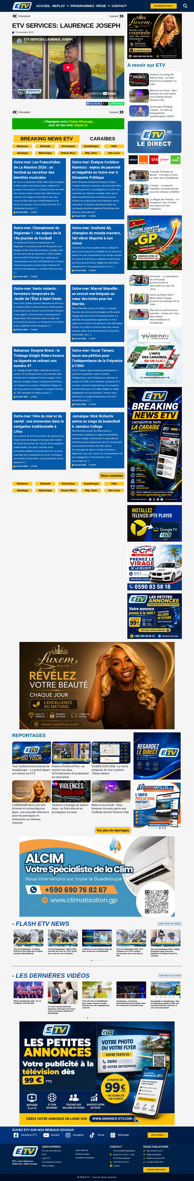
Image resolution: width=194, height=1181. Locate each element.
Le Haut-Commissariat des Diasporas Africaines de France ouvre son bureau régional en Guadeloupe (27, 1010)
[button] (185, 6)
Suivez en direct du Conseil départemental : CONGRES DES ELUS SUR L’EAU (164, 1003)
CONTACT (119, 6)
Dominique (68, 146)
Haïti (114, 146)
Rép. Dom (91, 153)
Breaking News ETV (46, 138)
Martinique (45, 153)
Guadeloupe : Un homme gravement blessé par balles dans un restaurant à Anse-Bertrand (96, 1003)
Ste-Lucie (114, 153)
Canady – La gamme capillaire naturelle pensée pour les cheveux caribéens (165, 188)
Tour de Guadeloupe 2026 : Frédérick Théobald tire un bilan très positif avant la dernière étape (165, 951)
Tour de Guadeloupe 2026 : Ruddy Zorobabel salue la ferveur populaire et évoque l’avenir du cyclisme (130, 952)
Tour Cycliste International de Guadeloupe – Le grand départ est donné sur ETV (31, 770)
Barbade (45, 146)
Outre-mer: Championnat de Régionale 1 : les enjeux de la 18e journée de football (37, 233)
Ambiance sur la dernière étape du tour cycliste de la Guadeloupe (63, 950)
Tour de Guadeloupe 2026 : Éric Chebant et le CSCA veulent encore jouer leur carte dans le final (95, 952)
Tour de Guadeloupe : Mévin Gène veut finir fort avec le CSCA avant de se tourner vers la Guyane (28, 951)
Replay (58, 6)
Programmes (82, 6)
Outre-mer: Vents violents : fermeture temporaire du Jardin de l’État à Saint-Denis (38, 293)
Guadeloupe (91, 146)
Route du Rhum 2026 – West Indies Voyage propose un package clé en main (164, 299)
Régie (101, 6)
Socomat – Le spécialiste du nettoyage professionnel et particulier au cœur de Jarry (164, 282)
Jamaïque (22, 153)
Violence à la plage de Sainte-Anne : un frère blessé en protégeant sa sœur (163, 79)
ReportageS (29, 735)
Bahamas (22, 146)
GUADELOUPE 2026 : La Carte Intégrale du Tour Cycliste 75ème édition (110, 770)
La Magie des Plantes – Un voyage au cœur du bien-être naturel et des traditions (164, 204)
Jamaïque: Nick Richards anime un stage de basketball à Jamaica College (96, 421)
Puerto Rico (68, 153)
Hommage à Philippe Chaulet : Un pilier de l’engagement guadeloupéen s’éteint (162, 111)
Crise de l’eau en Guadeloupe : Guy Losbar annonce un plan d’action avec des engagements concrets (61, 1004)
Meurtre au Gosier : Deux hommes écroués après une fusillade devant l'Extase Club (163, 95)
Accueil (43, 6)
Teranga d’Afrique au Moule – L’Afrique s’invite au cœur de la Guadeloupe (164, 174)
